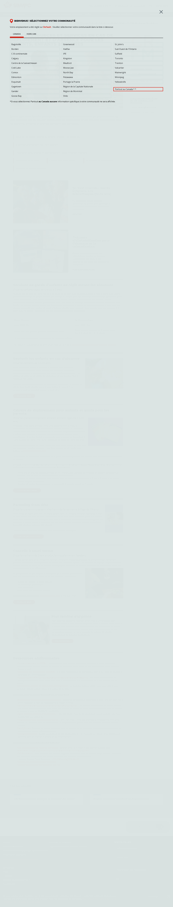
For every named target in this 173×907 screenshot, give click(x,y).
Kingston (67, 58)
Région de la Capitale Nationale (78, 86)
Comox (14, 72)
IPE (64, 53)
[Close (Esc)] (161, 12)
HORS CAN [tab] (31, 34)
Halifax (66, 49)
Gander (14, 91)
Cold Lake (16, 67)
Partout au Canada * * (125, 89)
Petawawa (68, 77)
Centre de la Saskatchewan (24, 63)
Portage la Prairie (71, 81)
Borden (14, 49)
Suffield (118, 53)
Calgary (15, 58)
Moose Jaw (68, 67)
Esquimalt (16, 81)
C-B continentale (19, 53)
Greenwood (68, 44)
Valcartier (119, 67)
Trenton (119, 63)
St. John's (119, 44)
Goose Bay (16, 96)
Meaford (67, 63)
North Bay (68, 72)
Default (47, 27)
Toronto (119, 58)
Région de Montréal (72, 91)
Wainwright (120, 72)
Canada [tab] (17, 34)
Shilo (65, 96)
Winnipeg (119, 77)
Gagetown (16, 86)
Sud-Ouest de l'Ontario (126, 49)
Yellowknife (120, 81)
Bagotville (16, 44)
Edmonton (16, 77)
